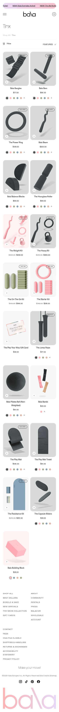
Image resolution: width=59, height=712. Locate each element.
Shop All (6, 35)
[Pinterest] (32, 681)
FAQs (5, 634)
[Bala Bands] (43, 382)
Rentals (35, 602)
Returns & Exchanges (15, 647)
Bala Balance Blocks (16, 196)
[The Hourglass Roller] (43, 177)
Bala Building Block (16, 568)
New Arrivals (10, 607)
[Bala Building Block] (16, 548)
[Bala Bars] (43, 69)
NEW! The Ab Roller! (45, 6)
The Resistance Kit (16, 514)
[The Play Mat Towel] (43, 440)
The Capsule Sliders (43, 514)
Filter (9, 44)
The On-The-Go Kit (16, 299)
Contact (8, 629)
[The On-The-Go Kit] (16, 280)
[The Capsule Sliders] (43, 494)
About (34, 593)
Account (36, 620)
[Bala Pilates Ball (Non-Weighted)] (16, 382)
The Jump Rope (43, 348)
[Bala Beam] (43, 123)
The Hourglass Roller (43, 196)
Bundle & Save (11, 602)
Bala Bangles (15, 88)
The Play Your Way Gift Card (16, 348)
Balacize (36, 611)
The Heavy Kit (43, 251)
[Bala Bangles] (16, 69)
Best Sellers (10, 598)
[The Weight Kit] (16, 231)
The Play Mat (16, 459)
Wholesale (37, 615)
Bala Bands (43, 402)
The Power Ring (16, 142)
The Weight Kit (16, 251)
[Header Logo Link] (29, 14)
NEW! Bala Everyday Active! (20, 6)
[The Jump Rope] (43, 328)
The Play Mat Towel (43, 459)
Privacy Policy (11, 659)
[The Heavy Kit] (43, 231)
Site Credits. (44, 676)
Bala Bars (43, 88)
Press (34, 607)
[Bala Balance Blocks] (16, 177)
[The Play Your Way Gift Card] (16, 328)
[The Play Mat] (16, 440)
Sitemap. (53, 676)
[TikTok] (26, 681)
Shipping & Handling (14, 642)
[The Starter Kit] (43, 280)
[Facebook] (38, 681)
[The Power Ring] (16, 123)
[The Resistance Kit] (16, 494)
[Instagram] (20, 681)
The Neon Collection (15, 611)
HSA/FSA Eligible (12, 638)
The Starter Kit (43, 299)
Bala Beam (43, 142)
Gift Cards (9, 615)
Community (37, 598)
